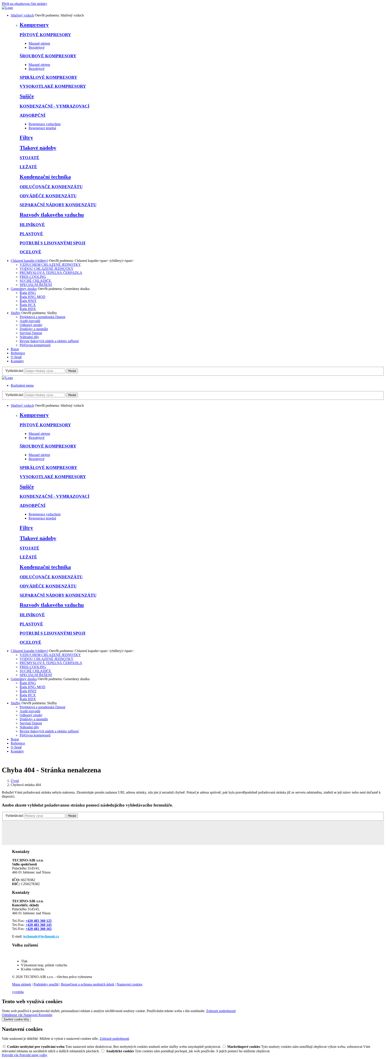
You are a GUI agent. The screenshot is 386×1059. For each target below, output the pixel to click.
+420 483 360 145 (38, 925)
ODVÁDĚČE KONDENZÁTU (48, 196)
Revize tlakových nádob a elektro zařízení (49, 341)
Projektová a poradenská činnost (42, 317)
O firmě (16, 357)
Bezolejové (36, 47)
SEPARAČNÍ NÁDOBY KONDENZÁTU (58, 204)
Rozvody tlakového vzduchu (52, 215)
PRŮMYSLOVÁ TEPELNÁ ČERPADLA (51, 273)
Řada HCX (28, 305)
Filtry (26, 137)
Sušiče (27, 96)
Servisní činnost (31, 333)
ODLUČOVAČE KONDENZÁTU (51, 186)
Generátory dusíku (24, 289)
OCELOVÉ (30, 252)
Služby (16, 313)
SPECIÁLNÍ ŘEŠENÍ (36, 285)
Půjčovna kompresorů (35, 345)
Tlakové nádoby (38, 148)
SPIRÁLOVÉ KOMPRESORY (48, 77)
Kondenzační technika (45, 177)
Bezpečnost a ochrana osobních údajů (87, 984)
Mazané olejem (39, 43)
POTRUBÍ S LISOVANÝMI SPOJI (52, 243)
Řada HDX (28, 309)
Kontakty (17, 361)
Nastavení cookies (129, 984)
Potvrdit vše (10, 1055)
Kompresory (34, 25)
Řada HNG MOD (32, 297)
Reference (18, 353)
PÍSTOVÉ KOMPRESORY (45, 34)
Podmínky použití (46, 984)
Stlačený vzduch (22, 15)
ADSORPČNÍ (32, 115)
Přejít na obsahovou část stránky (24, 4)
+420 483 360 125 (38, 921)
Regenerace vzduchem (45, 124)
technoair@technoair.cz (41, 936)
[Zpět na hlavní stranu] (7, 8)
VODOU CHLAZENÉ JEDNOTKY (46, 269)
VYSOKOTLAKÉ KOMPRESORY (53, 86)
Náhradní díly (29, 337)
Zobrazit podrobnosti (221, 1011)
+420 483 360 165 (38, 929)
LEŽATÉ (28, 167)
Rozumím (45, 1015)
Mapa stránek (21, 984)
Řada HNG (28, 293)
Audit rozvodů (30, 321)
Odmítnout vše (12, 1015)
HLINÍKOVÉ (32, 224)
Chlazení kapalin (29, 261)
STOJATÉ (29, 157)
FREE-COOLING (33, 277)
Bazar (15, 349)
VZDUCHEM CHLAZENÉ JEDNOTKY (50, 265)
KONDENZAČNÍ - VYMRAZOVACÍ (54, 106)
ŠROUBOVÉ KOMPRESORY (48, 56)
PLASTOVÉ (31, 233)
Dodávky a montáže (34, 329)
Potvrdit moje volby (33, 1055)
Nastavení (30, 1015)
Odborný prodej (31, 325)
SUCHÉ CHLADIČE (35, 281)
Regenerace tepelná (42, 128)
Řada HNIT (28, 301)
